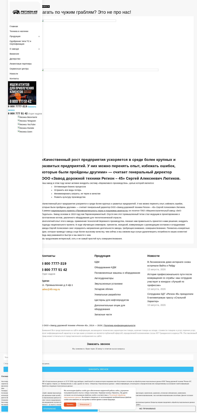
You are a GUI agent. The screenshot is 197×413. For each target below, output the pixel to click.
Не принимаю (147, 409)
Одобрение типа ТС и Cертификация (20, 42)
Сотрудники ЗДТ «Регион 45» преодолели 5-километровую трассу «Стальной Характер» (170, 298)
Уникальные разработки (108, 294)
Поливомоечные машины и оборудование (117, 273)
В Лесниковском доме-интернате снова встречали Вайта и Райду (169, 264)
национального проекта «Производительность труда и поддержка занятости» (89, 211)
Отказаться (84, 404)
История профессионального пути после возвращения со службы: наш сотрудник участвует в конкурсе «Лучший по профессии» (169, 280)
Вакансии (14, 54)
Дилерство (15, 59)
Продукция (15, 36)
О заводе (14, 49)
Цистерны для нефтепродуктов (112, 300)
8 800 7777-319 (17, 106)
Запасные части (103, 314)
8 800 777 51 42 (18, 113)
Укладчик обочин (104, 289)
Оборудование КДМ (105, 267)
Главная (14, 26)
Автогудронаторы (104, 278)
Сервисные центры (19, 69)
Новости (14, 74)
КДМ (97, 262)
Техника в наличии (19, 31)
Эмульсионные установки (109, 283)
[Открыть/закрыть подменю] (39, 36)
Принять (70, 404)
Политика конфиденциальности (119, 325)
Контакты (14, 78)
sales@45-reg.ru (50, 289)
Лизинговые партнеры (21, 64)
